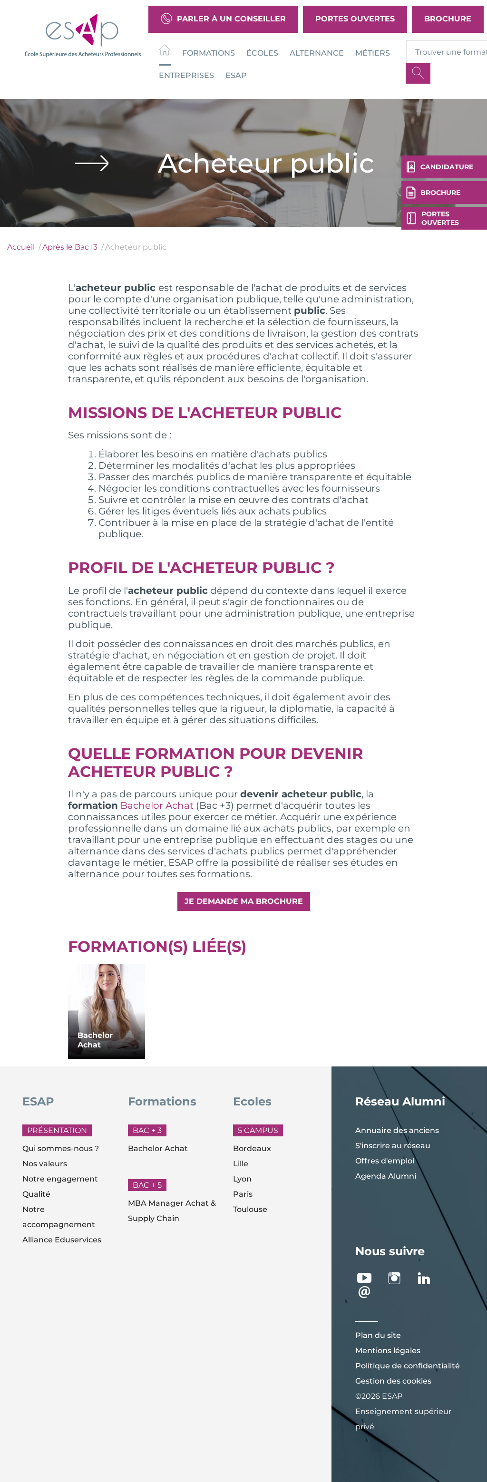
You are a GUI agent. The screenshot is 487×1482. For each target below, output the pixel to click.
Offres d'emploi (384, 1160)
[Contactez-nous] (369, 1292)
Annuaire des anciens (397, 1130)
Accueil (21, 247)
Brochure (447, 18)
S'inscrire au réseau (392, 1145)
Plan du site (378, 1335)
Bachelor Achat (157, 805)
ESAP (236, 75)
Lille (240, 1163)
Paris (243, 1194)
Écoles (262, 53)
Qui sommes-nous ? (60, 1148)
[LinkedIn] (429, 1278)
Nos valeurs (44, 1163)
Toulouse (250, 1209)
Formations (208, 53)
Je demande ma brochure (244, 901)
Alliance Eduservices (61, 1239)
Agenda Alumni (385, 1176)
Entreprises (186, 75)
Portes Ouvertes (355, 18)
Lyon (242, 1178)
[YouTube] (369, 1278)
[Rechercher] (418, 73)
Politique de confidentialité (407, 1365)
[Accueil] (165, 51)
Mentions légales (387, 1350)
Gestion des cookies (393, 1380)
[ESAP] (83, 34)
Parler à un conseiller (231, 18)
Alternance (317, 53)
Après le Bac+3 (69, 247)
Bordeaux (252, 1148)
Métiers (372, 53)
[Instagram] (399, 1278)
